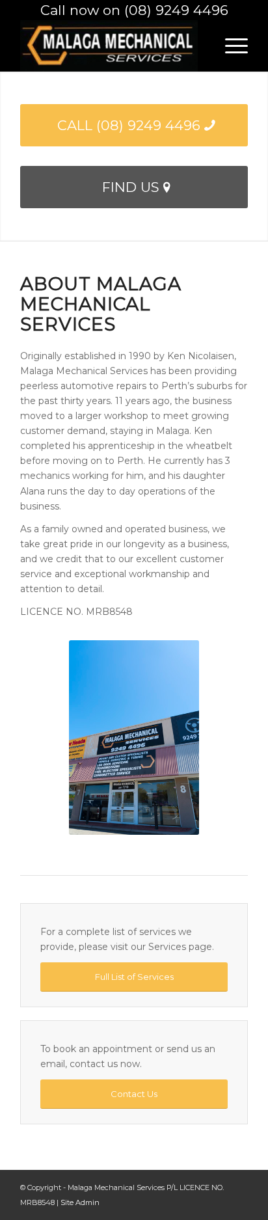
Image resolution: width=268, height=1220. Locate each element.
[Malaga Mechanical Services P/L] (111, 46)
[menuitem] (230, 46)
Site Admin (80, 1202)
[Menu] (230, 46)
